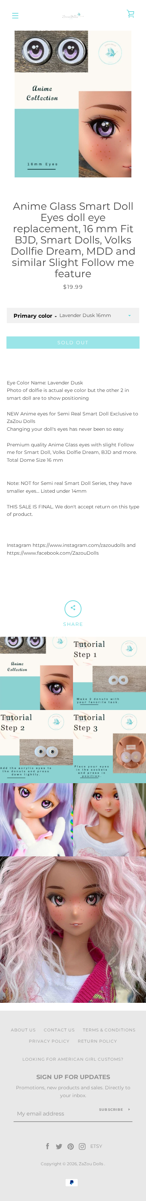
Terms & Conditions (109, 1029)
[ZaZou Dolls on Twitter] (59, 1146)
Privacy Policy (49, 1041)
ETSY (96, 1146)
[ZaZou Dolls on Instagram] (82, 1146)
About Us (23, 1029)
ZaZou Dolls (91, 1163)
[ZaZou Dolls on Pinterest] (70, 1146)
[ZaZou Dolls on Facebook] (47, 1146)
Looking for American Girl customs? (73, 1059)
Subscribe (111, 1109)
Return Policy (97, 1041)
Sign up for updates (73, 1077)
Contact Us (59, 1029)
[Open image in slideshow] (73, 104)
